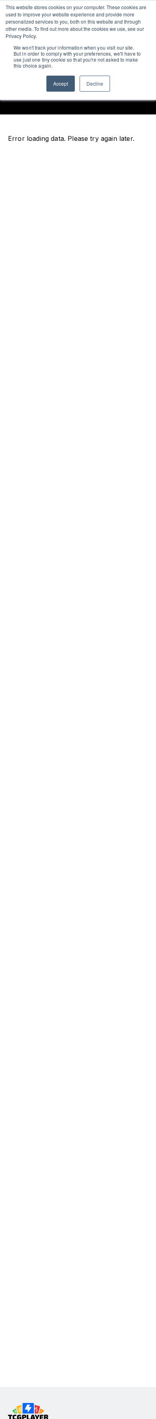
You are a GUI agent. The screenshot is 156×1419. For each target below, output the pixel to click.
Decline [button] (94, 83)
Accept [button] (60, 83)
